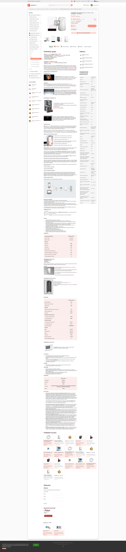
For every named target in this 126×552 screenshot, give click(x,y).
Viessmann (49, 54)
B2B (86, 1)
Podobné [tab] (56, 46)
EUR (91, 1)
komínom (50, 406)
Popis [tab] (52, 46)
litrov (63, 56)
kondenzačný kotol (51, 62)
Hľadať (72, 5)
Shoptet (61, 544)
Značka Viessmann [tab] (87, 46)
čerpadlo (61, 107)
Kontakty (79, 1)
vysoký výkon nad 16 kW (93, 201)
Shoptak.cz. (67, 544)
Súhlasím (36, 544)
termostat (54, 132)
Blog (83, 1)
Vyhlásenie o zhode (85, 55)
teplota (65, 131)
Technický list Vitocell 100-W (87, 61)
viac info (9, 546)
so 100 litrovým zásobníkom (93, 77)
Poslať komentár (48, 515)
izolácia (69, 282)
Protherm (47, 425)
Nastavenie (4, 548)
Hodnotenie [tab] (74, 46)
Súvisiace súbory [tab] (65, 46)
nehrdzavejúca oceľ (71, 68)
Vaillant (73, 424)
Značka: (74, 23)
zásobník (55, 56)
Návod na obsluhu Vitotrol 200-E (87, 68)
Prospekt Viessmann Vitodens (87, 58)
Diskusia (81, 46)
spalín (45, 85)
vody (68, 139)
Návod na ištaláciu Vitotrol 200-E (87, 65)
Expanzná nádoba (57, 108)
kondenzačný (60, 55)
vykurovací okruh (49, 359)
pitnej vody (52, 254)
